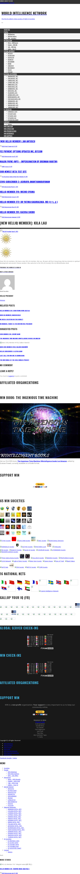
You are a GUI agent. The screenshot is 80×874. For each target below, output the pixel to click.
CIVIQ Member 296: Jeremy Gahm (10, 334)
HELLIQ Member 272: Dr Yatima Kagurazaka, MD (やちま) (29, 202)
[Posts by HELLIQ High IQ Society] (1, 146)
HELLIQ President (7, 231)
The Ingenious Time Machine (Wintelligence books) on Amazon (20, 338)
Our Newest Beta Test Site (13, 171)
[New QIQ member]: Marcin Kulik (10, 315)
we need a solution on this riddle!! (11, 319)
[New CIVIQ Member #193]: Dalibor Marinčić (14, 347)
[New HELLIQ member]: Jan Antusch (17, 141)
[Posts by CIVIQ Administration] (1, 187)
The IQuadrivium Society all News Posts (10, 176)
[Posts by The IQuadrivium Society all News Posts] (1, 176)
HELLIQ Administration (7, 156)
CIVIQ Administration (6, 187)
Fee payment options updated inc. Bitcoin (21, 151)
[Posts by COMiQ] (1, 166)
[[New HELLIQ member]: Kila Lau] (6, 244)
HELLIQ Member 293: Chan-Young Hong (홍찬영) (15, 311)
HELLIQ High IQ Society (7, 146)
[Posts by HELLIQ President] (1, 231)
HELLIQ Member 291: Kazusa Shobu (17, 212)
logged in (11, 376)
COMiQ (3, 166)
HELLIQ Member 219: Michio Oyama (17, 191)
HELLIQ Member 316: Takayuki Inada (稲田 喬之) (14, 869)
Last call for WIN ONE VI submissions (12, 356)
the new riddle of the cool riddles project (14, 360)
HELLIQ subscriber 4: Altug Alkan (11, 351)
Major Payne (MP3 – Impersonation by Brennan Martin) (28, 161)
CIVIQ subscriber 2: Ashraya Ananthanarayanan (25, 181)
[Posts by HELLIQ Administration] (1, 156)
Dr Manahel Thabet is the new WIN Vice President (16, 324)
